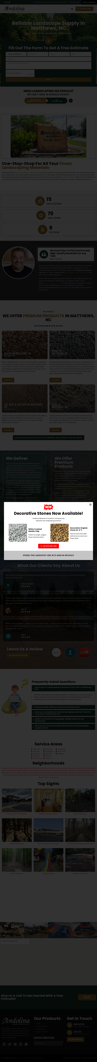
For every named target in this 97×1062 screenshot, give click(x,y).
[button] (90, 504)
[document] (48, 531)
